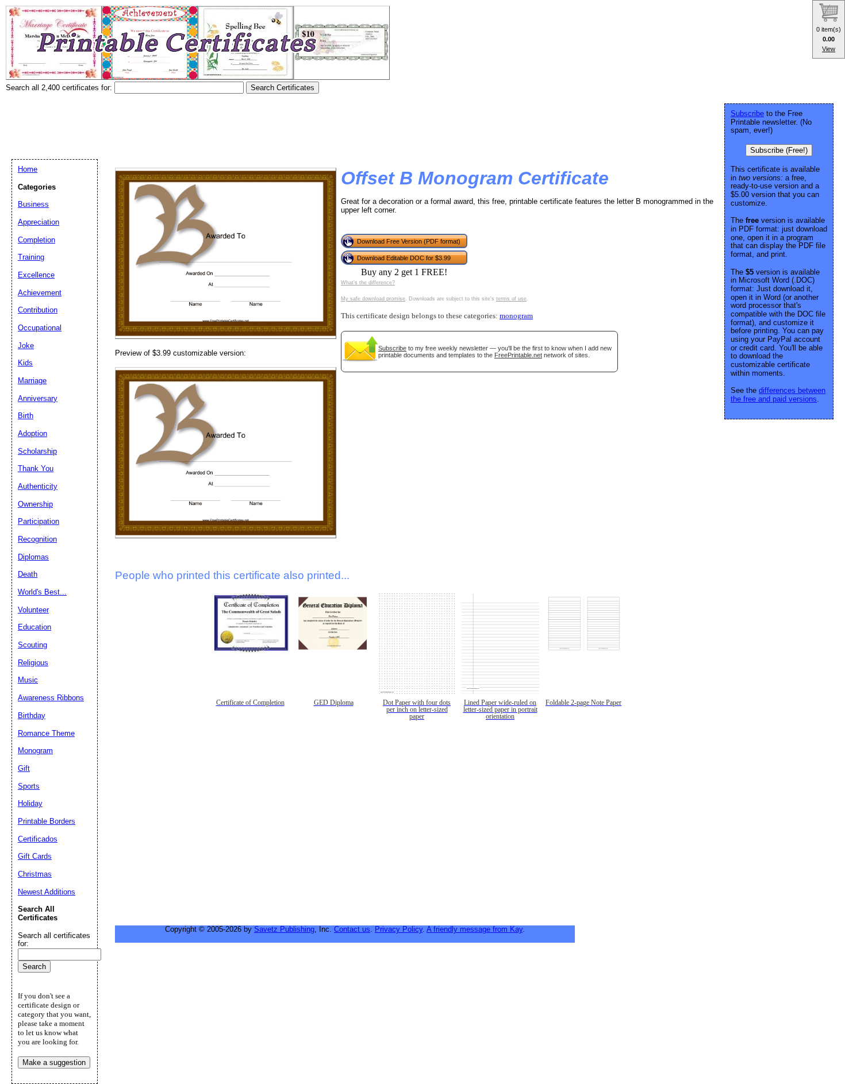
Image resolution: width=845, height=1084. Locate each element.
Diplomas (33, 557)
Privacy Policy (398, 929)
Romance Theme (46, 733)
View (828, 48)
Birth (25, 415)
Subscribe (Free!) (779, 150)
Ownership (35, 504)
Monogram (35, 750)
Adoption (32, 433)
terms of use (511, 299)
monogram (516, 316)
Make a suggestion (54, 1062)
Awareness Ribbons (51, 697)
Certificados (37, 839)
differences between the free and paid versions (778, 394)
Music (28, 680)
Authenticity (37, 486)
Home (27, 169)
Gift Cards (35, 856)
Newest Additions (46, 892)
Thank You (35, 468)
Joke (26, 345)
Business (33, 204)
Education (34, 627)
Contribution (37, 310)
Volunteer (33, 609)
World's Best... (42, 592)
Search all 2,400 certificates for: (60, 87)
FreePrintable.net (518, 355)
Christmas (35, 874)
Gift (24, 768)
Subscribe (392, 348)
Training (31, 257)
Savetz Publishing (284, 929)
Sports (29, 786)
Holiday (30, 803)
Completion (36, 240)
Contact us (352, 929)
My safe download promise (373, 299)
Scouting (32, 645)
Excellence (36, 275)
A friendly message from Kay (475, 929)
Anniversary (37, 398)
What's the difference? (368, 283)
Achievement (40, 292)
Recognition (37, 539)
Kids (25, 362)
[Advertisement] (215, 122)
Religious (33, 662)
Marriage (32, 380)
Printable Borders (46, 821)
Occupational (40, 327)
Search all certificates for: (54, 939)
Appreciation (38, 222)
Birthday (31, 715)
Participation (38, 521)
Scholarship (37, 451)
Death (27, 574)
